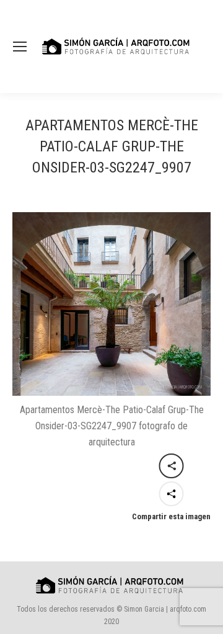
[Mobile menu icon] (19, 46)
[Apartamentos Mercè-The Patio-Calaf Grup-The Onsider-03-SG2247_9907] (111, 304)
